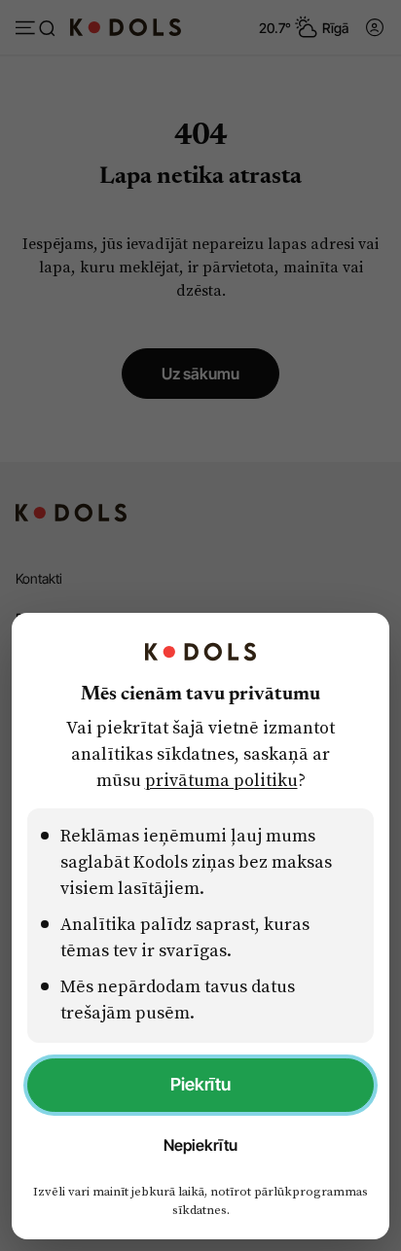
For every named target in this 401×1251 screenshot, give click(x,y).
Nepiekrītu (200, 1145)
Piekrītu (200, 1084)
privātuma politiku (221, 779)
